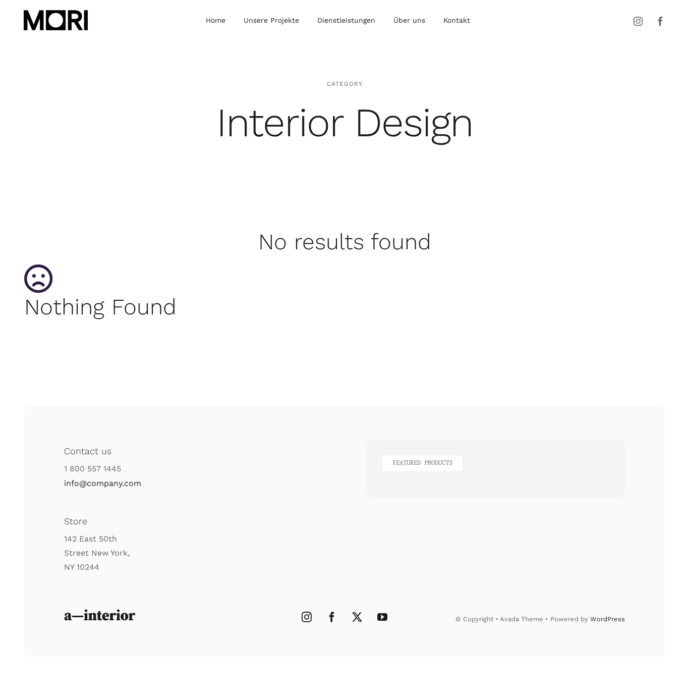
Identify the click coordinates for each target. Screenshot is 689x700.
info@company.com (102, 483)
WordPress (607, 619)
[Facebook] (331, 617)
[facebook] (660, 21)
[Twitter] (357, 617)
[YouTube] (382, 617)
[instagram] (638, 21)
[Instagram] (306, 617)
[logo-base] (55, 10)
